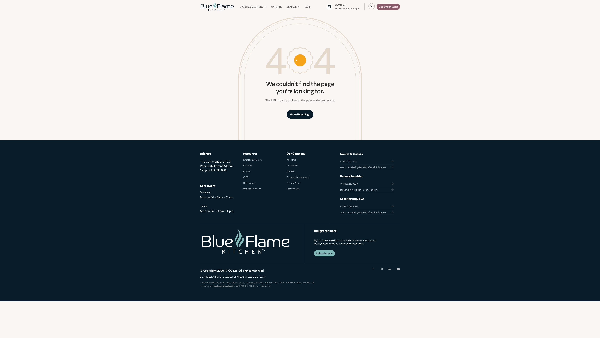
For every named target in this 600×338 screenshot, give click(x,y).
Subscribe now (324, 253)
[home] (217, 6)
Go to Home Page (300, 114)
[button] (253, 7)
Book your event (388, 6)
